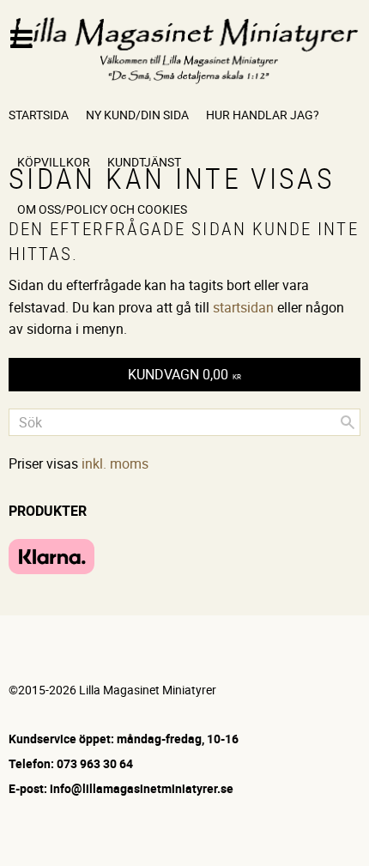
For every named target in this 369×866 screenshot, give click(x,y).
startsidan (243, 307)
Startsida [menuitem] (39, 114)
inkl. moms (115, 463)
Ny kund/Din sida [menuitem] (137, 114)
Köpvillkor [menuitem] (53, 162)
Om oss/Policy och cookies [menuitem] (102, 209)
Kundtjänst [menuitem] (144, 162)
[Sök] (347, 422)
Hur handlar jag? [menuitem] (262, 114)
